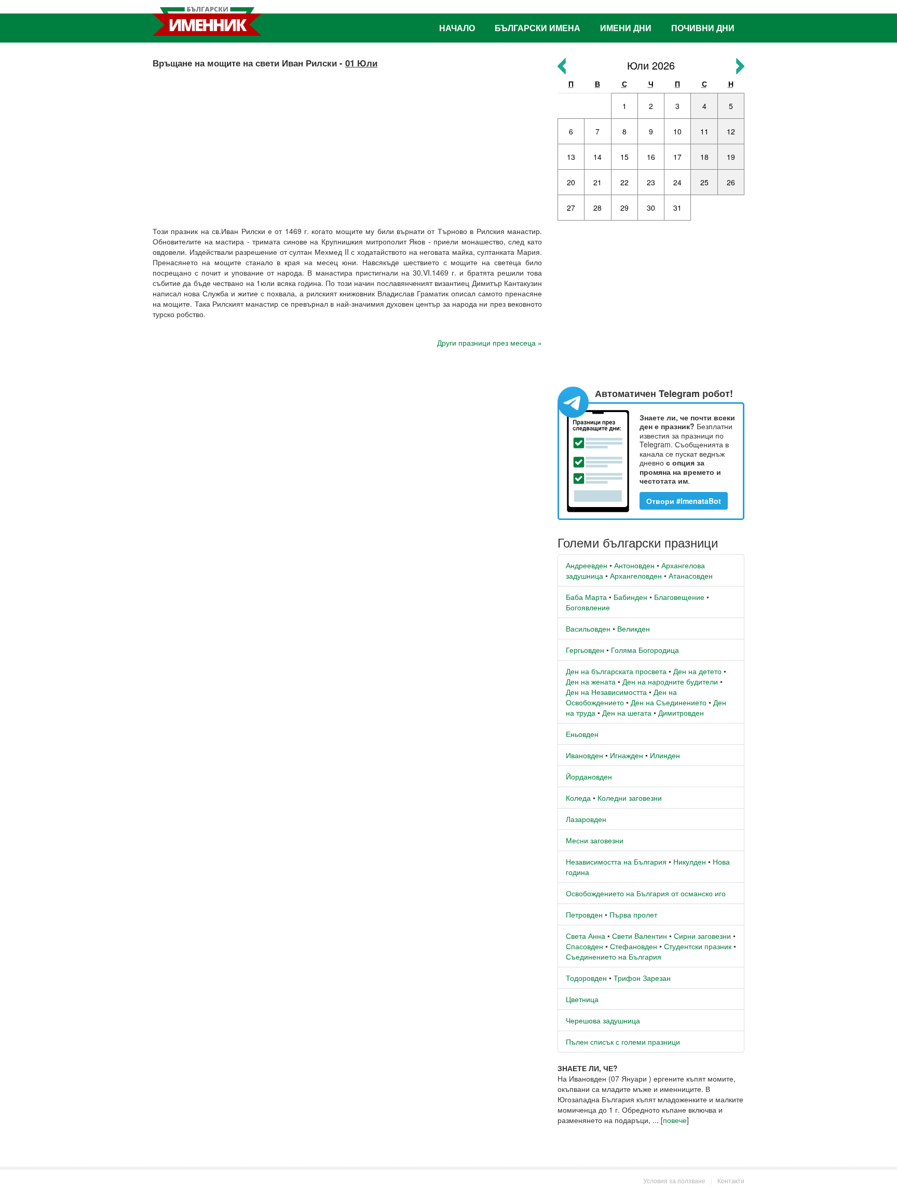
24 (677, 182)
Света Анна (585, 936)
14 (597, 157)
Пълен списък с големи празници (623, 1041)
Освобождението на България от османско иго (646, 893)
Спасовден (584, 946)
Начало (457, 28)
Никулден (689, 861)
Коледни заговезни (629, 797)
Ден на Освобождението (621, 697)
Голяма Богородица (645, 650)
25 (704, 182)
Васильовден (588, 628)
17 (677, 157)
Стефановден (633, 946)
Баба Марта (586, 597)
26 (731, 182)
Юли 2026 (651, 65)
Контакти (730, 1180)
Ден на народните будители (670, 681)
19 (731, 157)
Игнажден (626, 755)
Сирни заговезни (702, 936)
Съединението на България (613, 956)
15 (624, 157)
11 (704, 131)
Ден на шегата (626, 712)
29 (624, 207)
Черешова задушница (603, 1020)
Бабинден (630, 597)
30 (651, 207)
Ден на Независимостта (606, 692)
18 (704, 157)
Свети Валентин (639, 936)
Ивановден (584, 755)
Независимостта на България (616, 861)
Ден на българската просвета (616, 671)
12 (731, 131)
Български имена (537, 28)
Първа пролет (633, 914)
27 (571, 207)
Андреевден (586, 565)
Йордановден (589, 776)
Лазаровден (586, 819)
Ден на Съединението (668, 702)
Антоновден (634, 565)
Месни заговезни (594, 840)
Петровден (584, 914)
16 (651, 157)
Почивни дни (703, 28)
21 (597, 182)
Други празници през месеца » (489, 342)
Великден (633, 628)
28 (597, 207)
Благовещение (679, 597)
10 (677, 131)
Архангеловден (636, 575)
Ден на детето (697, 671)
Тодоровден (586, 978)
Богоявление (588, 607)
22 (624, 182)
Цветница (582, 999)
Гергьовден (585, 650)
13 (571, 157)
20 (571, 182)
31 (677, 207)
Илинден (665, 755)
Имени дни (625, 28)
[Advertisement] (347, 142)
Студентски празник (697, 946)
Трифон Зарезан (642, 978)
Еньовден (582, 734)
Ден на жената (591, 681)
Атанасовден (691, 575)
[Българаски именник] (207, 21)
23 (651, 182)
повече (675, 1120)
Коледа (578, 797)
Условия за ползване (674, 1180)
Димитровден (681, 712)
